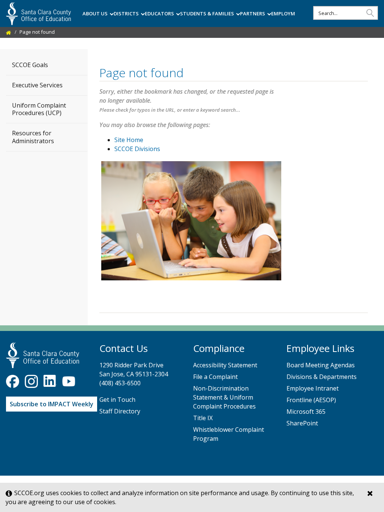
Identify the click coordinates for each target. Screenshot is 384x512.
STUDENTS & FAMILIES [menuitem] (207, 13)
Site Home (128, 140)
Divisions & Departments (321, 377)
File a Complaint (215, 377)
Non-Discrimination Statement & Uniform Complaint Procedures (224, 397)
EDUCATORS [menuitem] (159, 13)
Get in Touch (117, 399)
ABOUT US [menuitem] (95, 13)
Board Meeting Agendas (320, 365)
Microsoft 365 (306, 411)
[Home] (9, 31)
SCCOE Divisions (137, 149)
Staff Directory (119, 411)
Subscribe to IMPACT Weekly (51, 404)
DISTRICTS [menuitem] (126, 13)
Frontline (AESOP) (311, 400)
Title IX (203, 418)
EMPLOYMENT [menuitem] (288, 13)
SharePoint (302, 423)
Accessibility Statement (225, 365)
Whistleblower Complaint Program (228, 434)
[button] (370, 12)
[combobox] (346, 12)
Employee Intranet (312, 388)
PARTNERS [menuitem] (252, 13)
